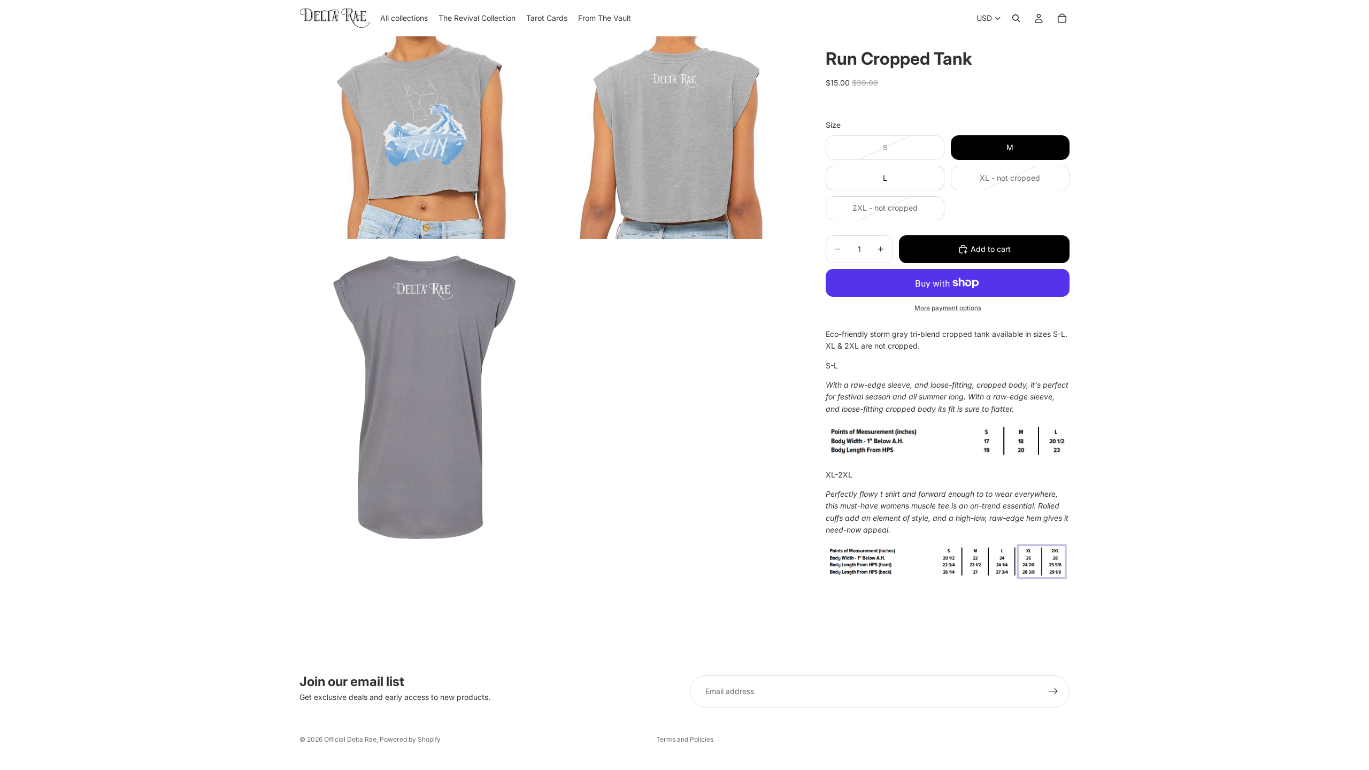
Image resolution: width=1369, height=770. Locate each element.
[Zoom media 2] (675, 137)
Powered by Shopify (410, 739)
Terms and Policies (684, 739)
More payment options (947, 308)
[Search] (1016, 18)
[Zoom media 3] (424, 397)
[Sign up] (1053, 691)
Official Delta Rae (350, 739)
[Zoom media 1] (424, 137)
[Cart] (1062, 18)
